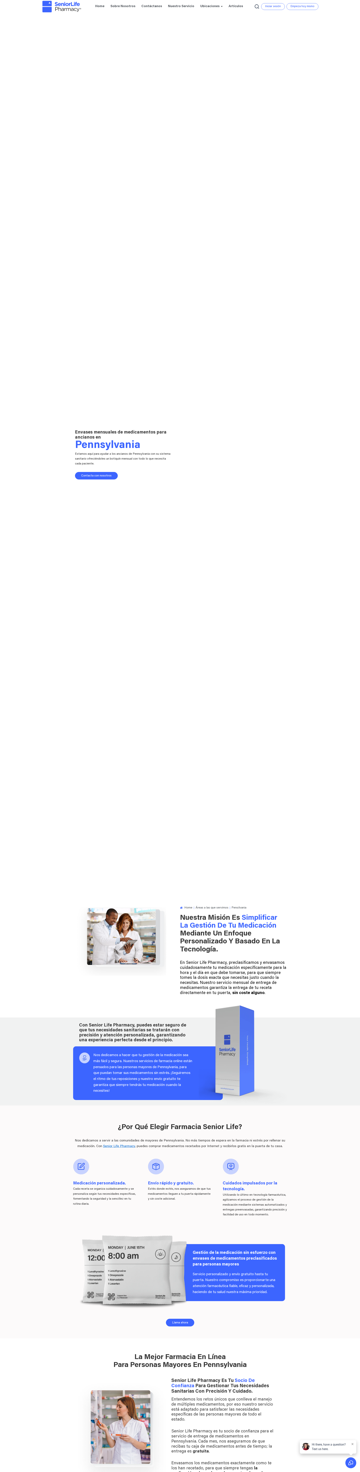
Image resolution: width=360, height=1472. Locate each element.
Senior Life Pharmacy (119, 1146)
